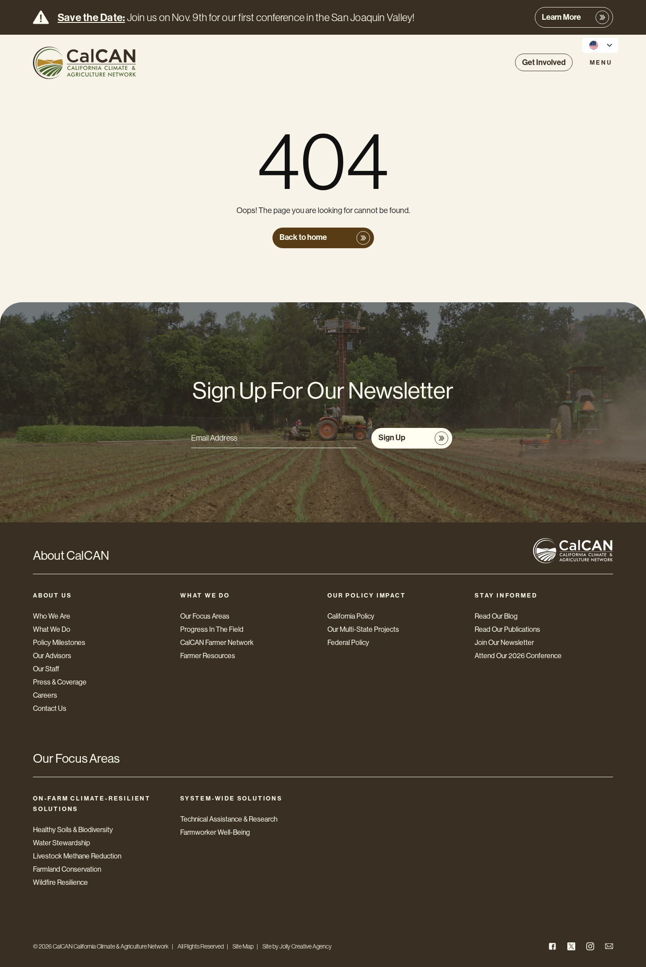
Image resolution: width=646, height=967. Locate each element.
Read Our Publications (507, 629)
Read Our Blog (496, 616)
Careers (45, 695)
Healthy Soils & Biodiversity (73, 830)
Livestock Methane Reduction (77, 856)
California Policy (350, 616)
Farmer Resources (207, 656)
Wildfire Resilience (60, 882)
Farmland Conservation (67, 869)
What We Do (51, 629)
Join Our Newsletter (504, 642)
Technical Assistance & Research (228, 819)
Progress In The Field (211, 629)
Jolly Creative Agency (305, 946)
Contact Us (49, 708)
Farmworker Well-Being (215, 832)
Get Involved (544, 62)
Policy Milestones (59, 642)
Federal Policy (348, 642)
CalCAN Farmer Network (217, 642)
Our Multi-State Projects (363, 629)
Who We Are (51, 616)
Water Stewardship (61, 843)
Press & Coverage (60, 682)
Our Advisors (52, 656)
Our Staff (46, 669)
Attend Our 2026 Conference (518, 656)
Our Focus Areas (204, 616)
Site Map (243, 946)
